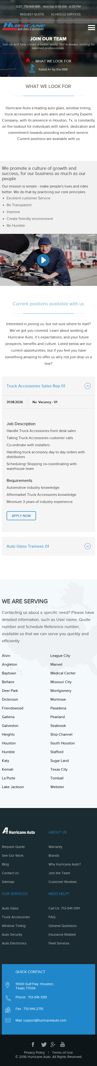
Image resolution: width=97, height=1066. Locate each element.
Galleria (8, 717)
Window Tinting (14, 926)
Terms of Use (62, 1052)
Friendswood (12, 708)
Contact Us (10, 873)
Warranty (55, 847)
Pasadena (58, 708)
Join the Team (59, 873)
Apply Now (21, 516)
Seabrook (58, 726)
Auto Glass (10, 908)
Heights (8, 734)
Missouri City (61, 682)
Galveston (10, 726)
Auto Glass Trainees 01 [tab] (28, 546)
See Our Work (13, 855)
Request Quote (13, 847)
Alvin (6, 656)
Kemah (7, 769)
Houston (9, 743)
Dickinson (10, 699)
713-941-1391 (32, 6)
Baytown (9, 673)
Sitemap (8, 882)
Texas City (59, 769)
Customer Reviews (62, 882)
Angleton (9, 664)
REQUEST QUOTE (32, 14)
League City (60, 656)
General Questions (62, 926)
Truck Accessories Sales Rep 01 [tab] (36, 386)
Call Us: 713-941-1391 (64, 908)
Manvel (56, 664)
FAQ (51, 917)
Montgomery (60, 691)
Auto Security (12, 934)
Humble (8, 752)
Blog (5, 864)
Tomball (57, 778)
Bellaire (8, 682)
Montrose (58, 699)
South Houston (62, 743)
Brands (53, 855)
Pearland (57, 717)
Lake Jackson (13, 787)
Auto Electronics (14, 943)
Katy (5, 761)
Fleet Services (58, 943)
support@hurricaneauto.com (44, 1020)
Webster (57, 787)
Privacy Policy (34, 1052)
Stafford (56, 752)
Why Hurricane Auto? (64, 864)
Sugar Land (59, 761)
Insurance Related (62, 934)
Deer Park (10, 691)
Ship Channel (61, 734)
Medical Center (63, 673)
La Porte (8, 778)
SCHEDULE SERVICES (66, 14)
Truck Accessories (16, 917)
